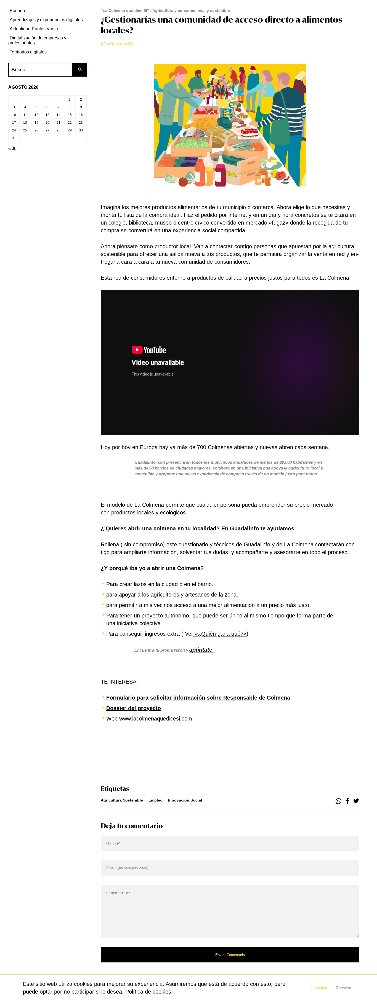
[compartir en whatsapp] (338, 801)
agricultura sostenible (122, 800)
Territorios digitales (28, 52)
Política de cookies (148, 992)
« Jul (13, 148)
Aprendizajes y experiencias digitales (46, 19)
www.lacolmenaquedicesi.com (155, 719)
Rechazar (343, 988)
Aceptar (321, 988)
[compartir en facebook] (347, 801)
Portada (17, 10)
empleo (155, 800)
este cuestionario (187, 544)
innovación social (185, 800)
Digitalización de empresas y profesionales (37, 40)
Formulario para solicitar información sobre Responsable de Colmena (198, 698)
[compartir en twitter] (356, 801)
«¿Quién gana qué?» (219, 634)
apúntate (201, 650)
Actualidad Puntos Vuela (34, 28)
